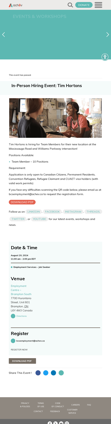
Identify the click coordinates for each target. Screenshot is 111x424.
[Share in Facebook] (38, 372)
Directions (21, 316)
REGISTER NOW (19, 349)
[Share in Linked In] (53, 372)
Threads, (93, 211)
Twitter (18, 219)
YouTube (39, 219)
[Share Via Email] (61, 372)
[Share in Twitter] (45, 372)
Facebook (52, 211)
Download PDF (22, 202)
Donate (84, 5)
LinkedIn (33, 211)
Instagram (73, 211)
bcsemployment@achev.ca (30, 340)
